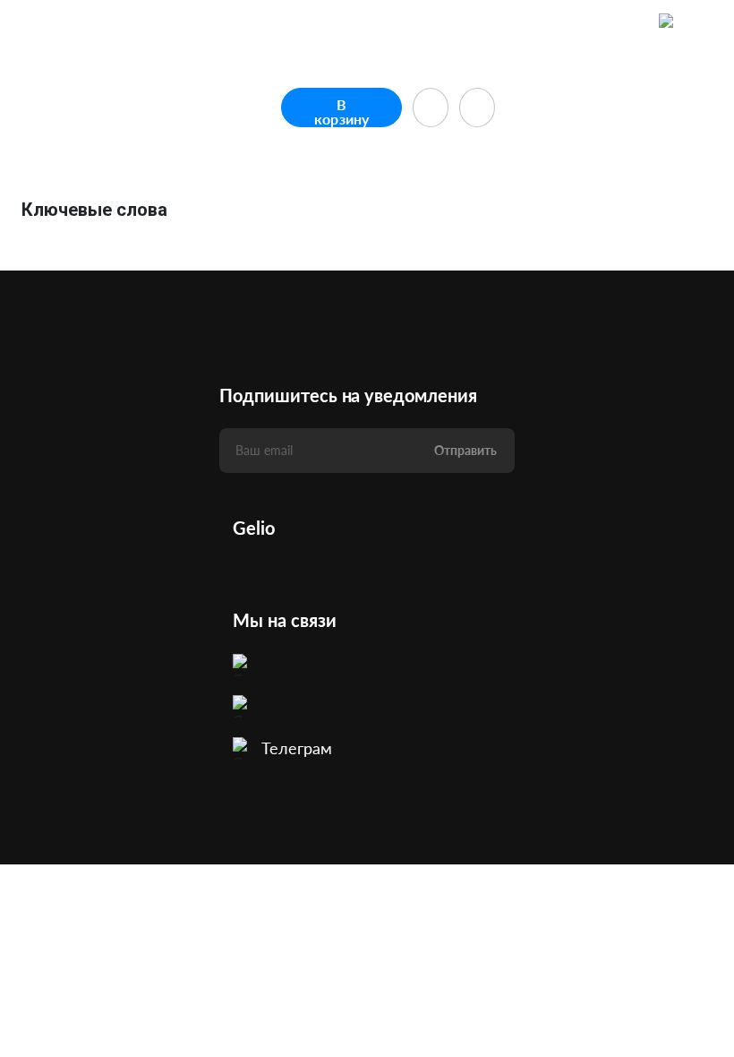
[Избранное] (632, 22)
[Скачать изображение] (477, 107)
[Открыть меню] (704, 22)
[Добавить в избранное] (430, 107)
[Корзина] (668, 22)
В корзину (341, 111)
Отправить (465, 450)
